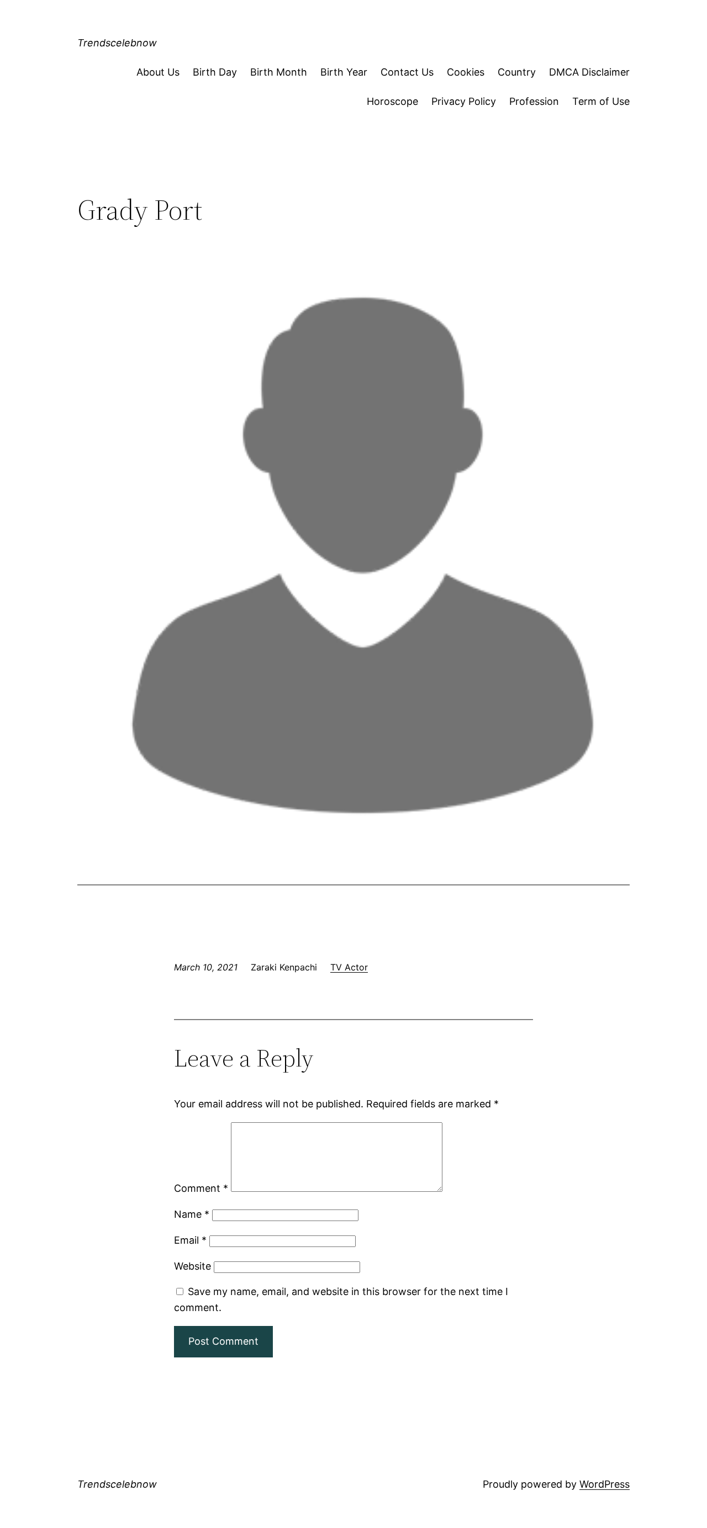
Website (192, 1266)
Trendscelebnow (117, 43)
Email (190, 1240)
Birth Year (343, 72)
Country (517, 72)
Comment (201, 1188)
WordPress (604, 1484)
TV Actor (349, 967)
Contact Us (407, 72)
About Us (158, 72)
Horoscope (392, 101)
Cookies (465, 72)
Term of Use (601, 101)
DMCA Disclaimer (589, 72)
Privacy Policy (463, 101)
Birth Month (278, 72)
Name (191, 1214)
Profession (534, 101)
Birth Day (215, 72)
